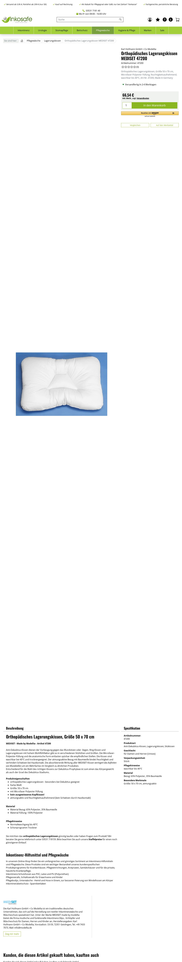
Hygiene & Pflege (126, 30)
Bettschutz (82, 30)
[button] (150, 114)
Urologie (42, 30)
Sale (162, 30)
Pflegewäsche (103, 30)
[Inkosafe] (17, 19)
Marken (147, 30)
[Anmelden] (150, 19)
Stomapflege (61, 30)
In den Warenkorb (154, 105)
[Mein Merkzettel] (157, 19)
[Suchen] (120, 19)
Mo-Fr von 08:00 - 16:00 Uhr (92, 13)
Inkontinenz (23, 30)
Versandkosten (143, 98)
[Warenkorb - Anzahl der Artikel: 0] (177, 19)
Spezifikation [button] (132, 728)
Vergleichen (135, 125)
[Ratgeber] (164, 19)
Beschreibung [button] (15, 728)
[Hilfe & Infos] (170, 19)
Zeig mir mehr (12, 933)
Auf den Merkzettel (164, 125)
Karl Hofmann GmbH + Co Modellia (138, 49)
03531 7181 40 (92, 10)
